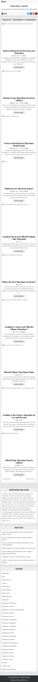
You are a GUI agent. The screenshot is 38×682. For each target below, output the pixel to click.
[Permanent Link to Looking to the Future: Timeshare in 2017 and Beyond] (19, 400)
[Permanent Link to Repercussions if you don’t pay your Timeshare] (19, 36)
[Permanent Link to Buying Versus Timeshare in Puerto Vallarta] (19, 83)
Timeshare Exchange (8, 629)
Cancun (4, 583)
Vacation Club (6, 666)
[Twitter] (28, 13)
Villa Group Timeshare (9, 669)
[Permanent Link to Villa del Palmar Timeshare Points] (19, 357)
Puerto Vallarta (6, 590)
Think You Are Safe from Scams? (19, 188)
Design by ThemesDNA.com (19, 680)
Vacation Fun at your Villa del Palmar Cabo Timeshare (19, 237)
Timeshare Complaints (9, 626)
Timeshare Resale (7, 652)
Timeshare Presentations (10, 643)
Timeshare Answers (8, 613)
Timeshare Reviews (8, 656)
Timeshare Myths (19, 6)
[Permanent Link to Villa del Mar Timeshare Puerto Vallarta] (19, 445)
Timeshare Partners (8, 639)
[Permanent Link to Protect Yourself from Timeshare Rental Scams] (19, 128)
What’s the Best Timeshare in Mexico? (19, 282)
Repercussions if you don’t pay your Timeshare (19, 51)
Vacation (4, 662)
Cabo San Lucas (6, 580)
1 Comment (23, 55)
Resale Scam (6, 593)
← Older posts (6, 479)
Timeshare (5, 599)
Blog (3, 576)
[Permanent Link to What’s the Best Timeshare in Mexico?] (19, 267)
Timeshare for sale (8, 633)
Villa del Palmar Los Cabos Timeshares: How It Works (18, 548)
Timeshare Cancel (7, 616)
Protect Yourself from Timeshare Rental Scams (19, 144)
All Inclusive (6, 573)
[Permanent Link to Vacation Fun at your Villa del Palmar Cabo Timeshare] (19, 219)
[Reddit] (33, 13)
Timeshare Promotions (9, 646)
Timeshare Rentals (8, 649)
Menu (4, 2)
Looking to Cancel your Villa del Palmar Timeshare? (19, 328)
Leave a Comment (24, 103)
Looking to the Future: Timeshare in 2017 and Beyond (19, 416)
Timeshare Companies (9, 623)
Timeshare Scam (7, 659)
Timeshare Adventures (9, 603)
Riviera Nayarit (7, 596)
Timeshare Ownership (9, 636)
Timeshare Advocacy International (13, 609)
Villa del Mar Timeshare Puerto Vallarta (19, 461)
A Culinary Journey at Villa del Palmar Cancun (16, 557)
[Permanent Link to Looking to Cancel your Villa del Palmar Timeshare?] (19, 312)
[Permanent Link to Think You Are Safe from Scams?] (19, 173)
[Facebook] (31, 13)
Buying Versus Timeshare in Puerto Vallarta (19, 99)
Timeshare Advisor (8, 606)
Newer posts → (31, 479)
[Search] (36, 13)
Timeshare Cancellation (9, 619)
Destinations (6, 586)
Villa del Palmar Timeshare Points (19, 372)
